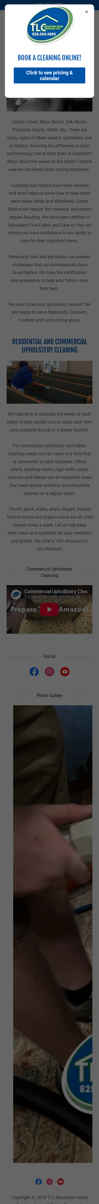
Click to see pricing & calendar (49, 75)
